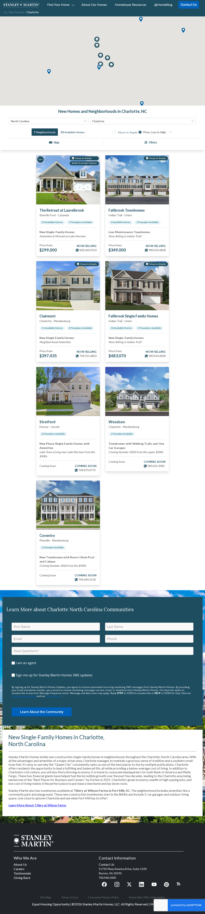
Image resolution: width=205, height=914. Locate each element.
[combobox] (48, 121)
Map (56, 142)
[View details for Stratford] (68, 391)
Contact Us (189, 4)
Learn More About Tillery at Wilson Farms (37, 805)
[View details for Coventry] (68, 505)
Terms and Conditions (24, 696)
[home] (5, 12)
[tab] (45, 132)
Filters (153, 142)
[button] (141, 19)
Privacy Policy (53, 696)
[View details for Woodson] (137, 391)
